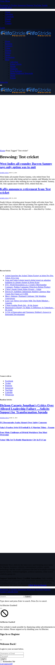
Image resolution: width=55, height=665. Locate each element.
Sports (7, 55)
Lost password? (6, 664)
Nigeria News (4, 418)
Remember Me (9, 661)
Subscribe (4, 82)
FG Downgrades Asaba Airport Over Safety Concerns (23, 422)
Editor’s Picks (15, 64)
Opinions (14, 69)
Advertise (9, 14)
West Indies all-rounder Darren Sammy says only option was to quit (26, 165)
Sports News (4, 172)
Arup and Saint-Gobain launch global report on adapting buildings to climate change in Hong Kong (28, 281)
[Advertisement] (27, 122)
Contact (8, 23)
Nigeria (8, 50)
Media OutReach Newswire (21, 73)
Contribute (9, 16)
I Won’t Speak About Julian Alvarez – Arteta (23, 289)
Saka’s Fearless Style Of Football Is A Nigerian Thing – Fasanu (27, 427)
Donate (8, 19)
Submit (27, 597)
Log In (3, 659)
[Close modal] (1, 608)
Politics (8, 53)
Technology (10, 57)
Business (8, 44)
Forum (7, 21)
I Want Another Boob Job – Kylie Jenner (21, 305)
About (7, 12)
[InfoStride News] (25, 37)
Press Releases (16, 71)
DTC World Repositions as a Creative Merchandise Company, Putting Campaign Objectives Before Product (27, 286)
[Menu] (1, 85)
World (12, 76)
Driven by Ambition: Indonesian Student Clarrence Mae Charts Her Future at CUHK (27, 293)
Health (13, 66)
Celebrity (9, 46)
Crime (7, 48)
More (7, 60)
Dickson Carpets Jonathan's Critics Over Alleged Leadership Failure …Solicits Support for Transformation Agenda (27, 409)
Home (7, 41)
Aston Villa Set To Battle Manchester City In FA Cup (23, 440)
